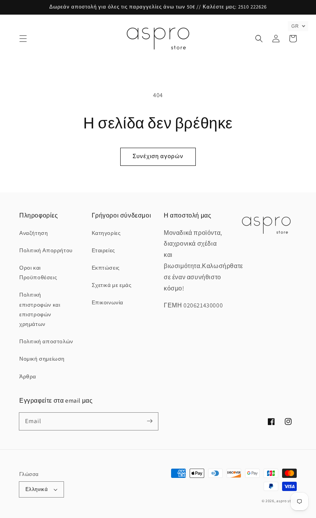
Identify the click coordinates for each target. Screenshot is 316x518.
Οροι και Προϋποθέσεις (38, 272)
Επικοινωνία (108, 302)
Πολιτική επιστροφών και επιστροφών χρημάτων (39, 309)
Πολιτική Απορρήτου (46, 250)
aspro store (286, 500)
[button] (23, 38)
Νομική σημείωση (42, 358)
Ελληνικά (36, 489)
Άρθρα (27, 376)
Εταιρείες (103, 250)
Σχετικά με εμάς (112, 285)
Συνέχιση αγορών (158, 156)
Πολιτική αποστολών (46, 341)
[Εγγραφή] (149, 421)
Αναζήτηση (33, 232)
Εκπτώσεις (106, 267)
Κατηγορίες (106, 232)
